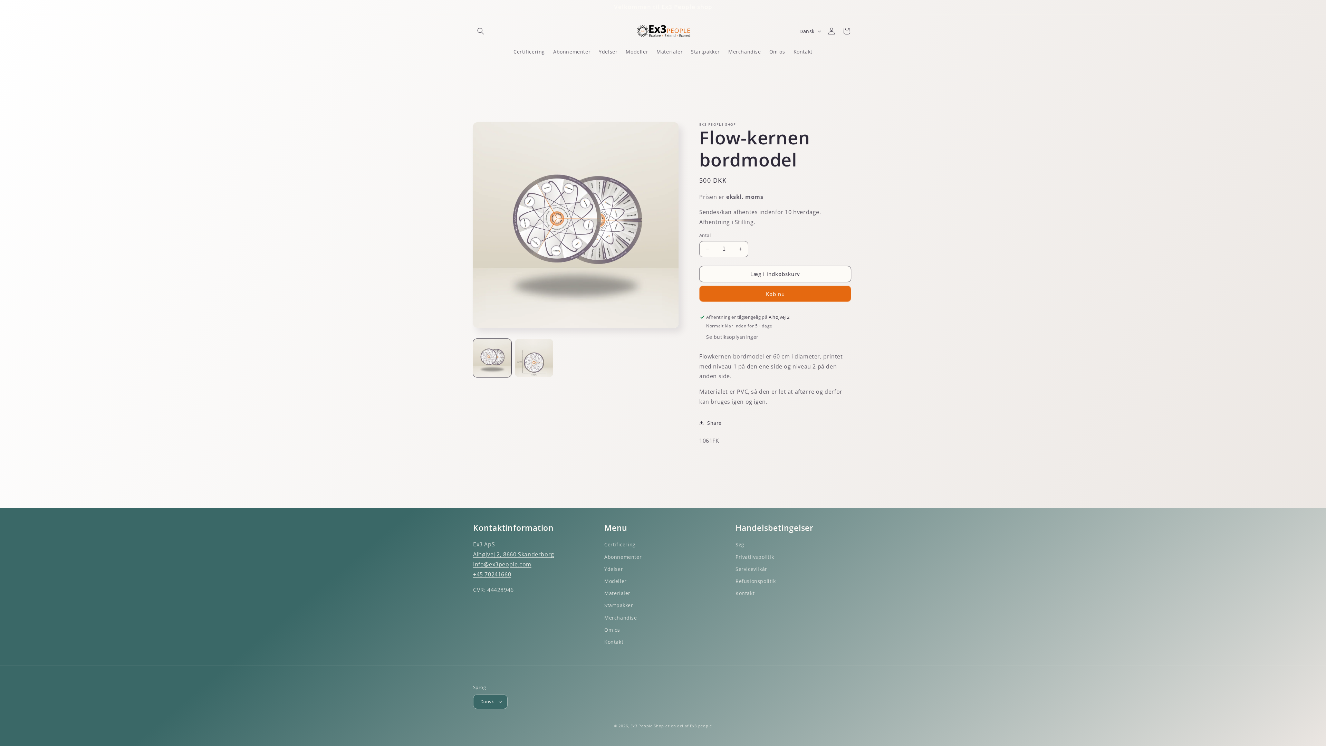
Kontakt (613, 642)
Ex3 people (701, 725)
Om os (612, 630)
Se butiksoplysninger (732, 337)
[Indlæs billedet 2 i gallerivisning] (534, 358)
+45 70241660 (492, 574)
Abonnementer (623, 557)
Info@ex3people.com (502, 564)
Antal (705, 235)
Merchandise (620, 617)
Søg (740, 544)
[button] (480, 31)
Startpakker (618, 605)
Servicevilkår (751, 569)
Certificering (620, 544)
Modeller (615, 581)
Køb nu (775, 293)
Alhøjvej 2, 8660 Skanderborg (513, 554)
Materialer (617, 593)
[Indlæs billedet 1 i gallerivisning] (492, 358)
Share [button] (714, 423)
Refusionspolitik (756, 581)
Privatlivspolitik (755, 557)
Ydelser (613, 569)
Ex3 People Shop (647, 725)
